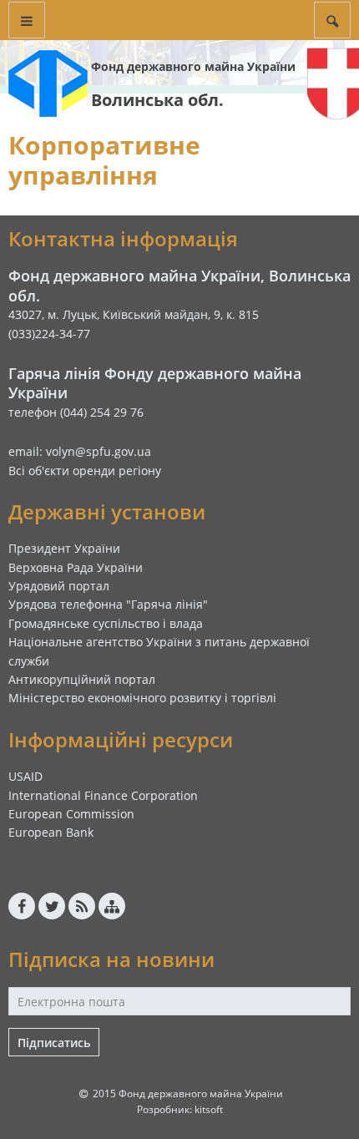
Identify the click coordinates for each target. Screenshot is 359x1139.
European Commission (71, 814)
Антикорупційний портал (81, 679)
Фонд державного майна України (193, 66)
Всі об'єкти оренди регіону (84, 470)
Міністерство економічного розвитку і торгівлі (142, 698)
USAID (25, 776)
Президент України (64, 548)
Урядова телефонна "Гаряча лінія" (108, 604)
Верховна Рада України (75, 567)
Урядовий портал (58, 586)
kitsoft (209, 1109)
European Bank (51, 832)
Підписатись (54, 1042)
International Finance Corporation (103, 795)
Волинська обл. (157, 100)
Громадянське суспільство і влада (105, 623)
